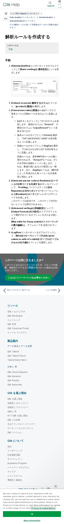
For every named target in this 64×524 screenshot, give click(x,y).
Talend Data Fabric (17, 360)
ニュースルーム (14, 475)
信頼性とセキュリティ (18, 403)
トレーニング (13, 320)
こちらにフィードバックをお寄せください (28, 277)
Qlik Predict (13, 380)
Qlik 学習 (11, 324)
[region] (32, 506)
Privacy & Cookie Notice (43, 508)
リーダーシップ (14, 450)
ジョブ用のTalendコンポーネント (24, 13)
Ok (32, 514)
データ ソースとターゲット (20, 428)
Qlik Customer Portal (18, 328)
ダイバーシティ (14, 459)
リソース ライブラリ (17, 332)
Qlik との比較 (13, 419)
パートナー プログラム (18, 467)
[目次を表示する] (6, 13)
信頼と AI (11, 411)
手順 (10, 49)
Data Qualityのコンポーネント (23, 17)
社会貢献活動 (13, 455)
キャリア (11, 471)
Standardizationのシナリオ (21, 21)
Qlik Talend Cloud (16, 355)
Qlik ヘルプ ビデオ (16, 311)
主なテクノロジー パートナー (21, 424)
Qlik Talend (13, 351)
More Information (32, 520)
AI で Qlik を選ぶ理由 (17, 415)
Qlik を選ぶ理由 (14, 399)
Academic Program (17, 463)
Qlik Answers (14, 376)
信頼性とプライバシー (18, 407)
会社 (9, 446)
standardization (46, 17)
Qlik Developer (15, 315)
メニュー (60, 5)
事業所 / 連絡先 (14, 480)
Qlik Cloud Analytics (17, 372)
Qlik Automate (14, 384)
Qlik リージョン (14, 432)
